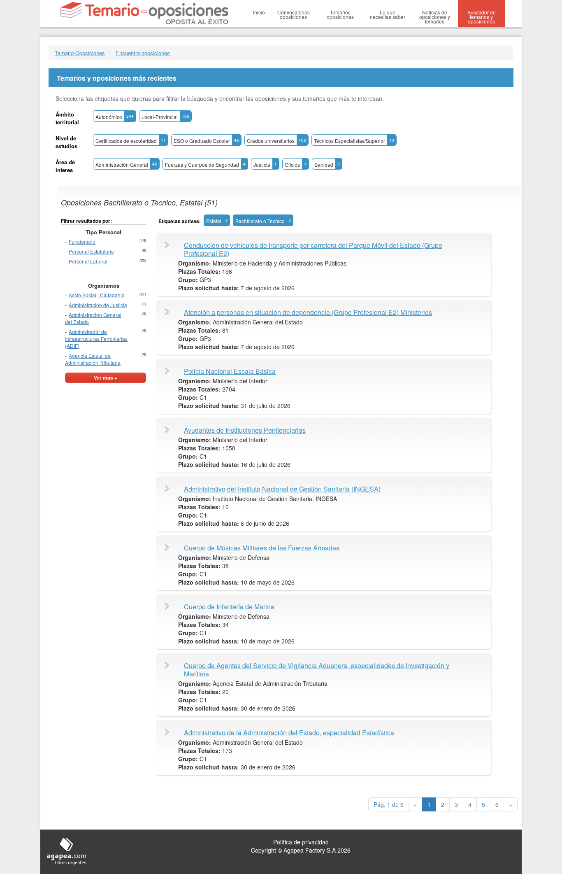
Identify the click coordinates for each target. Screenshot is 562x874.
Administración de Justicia (98, 304)
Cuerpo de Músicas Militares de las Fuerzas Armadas (261, 548)
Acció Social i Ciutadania (97, 294)
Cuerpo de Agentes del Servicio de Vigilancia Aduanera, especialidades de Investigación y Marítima (316, 670)
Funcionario (82, 241)
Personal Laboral (88, 261)
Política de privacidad (301, 842)
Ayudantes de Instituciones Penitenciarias (245, 430)
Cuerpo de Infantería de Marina (229, 607)
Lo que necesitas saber (387, 14)
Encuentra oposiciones (143, 53)
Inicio (259, 12)
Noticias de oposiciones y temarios (434, 17)
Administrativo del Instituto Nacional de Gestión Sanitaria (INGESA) (282, 489)
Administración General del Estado (93, 318)
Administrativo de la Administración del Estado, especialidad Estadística (289, 733)
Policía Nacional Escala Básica (230, 371)
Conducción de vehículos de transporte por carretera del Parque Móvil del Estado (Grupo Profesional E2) (313, 249)
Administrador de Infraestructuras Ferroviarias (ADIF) (96, 338)
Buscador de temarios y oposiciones (481, 17)
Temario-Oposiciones (80, 53)
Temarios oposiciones (340, 14)
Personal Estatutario (91, 251)
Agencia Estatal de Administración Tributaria (93, 359)
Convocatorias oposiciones (293, 14)
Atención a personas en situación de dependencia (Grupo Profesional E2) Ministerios (308, 312)
